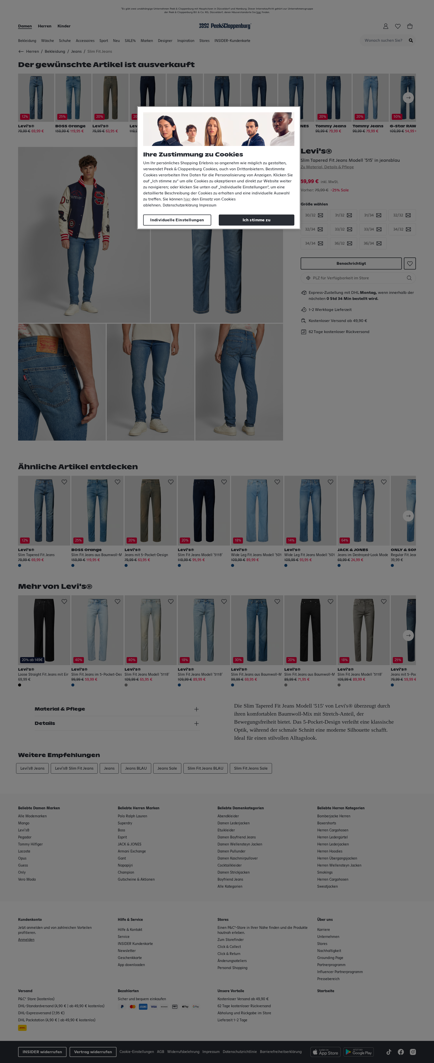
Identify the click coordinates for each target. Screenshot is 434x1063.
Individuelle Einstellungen (177, 220)
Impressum (207, 205)
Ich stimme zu (256, 220)
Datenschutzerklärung (180, 205)
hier (187, 199)
